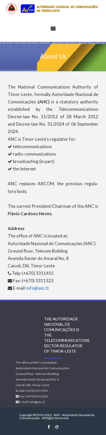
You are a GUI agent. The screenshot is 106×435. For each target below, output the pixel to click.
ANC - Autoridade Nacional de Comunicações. (56, 416)
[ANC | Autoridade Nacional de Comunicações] (53, 9)
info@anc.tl (37, 288)
